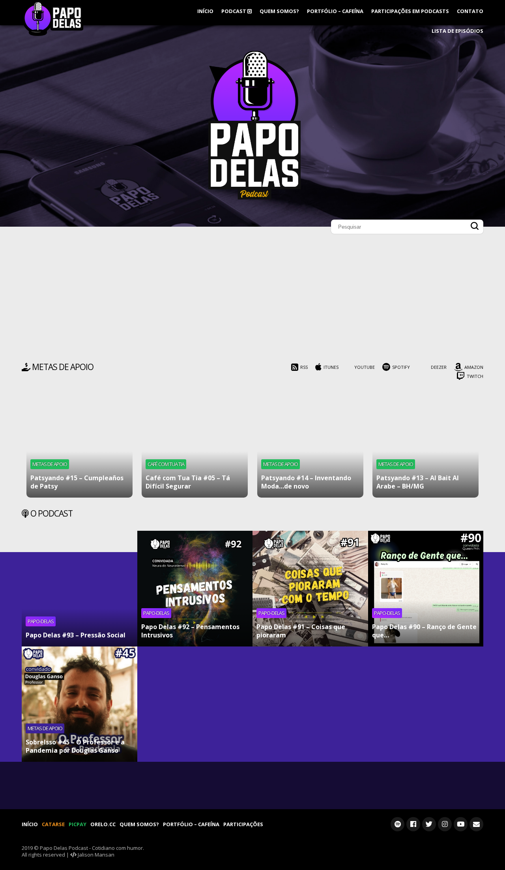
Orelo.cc (103, 824)
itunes (331, 367)
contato (470, 11)
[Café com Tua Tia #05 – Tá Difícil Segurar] (195, 444)
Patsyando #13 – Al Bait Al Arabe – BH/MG (417, 482)
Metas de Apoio (49, 464)
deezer (439, 367)
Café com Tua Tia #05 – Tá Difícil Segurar (188, 482)
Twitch (475, 376)
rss (304, 367)
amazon (473, 367)
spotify (401, 367)
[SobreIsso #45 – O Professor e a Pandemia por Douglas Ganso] (79, 704)
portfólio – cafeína (335, 11)
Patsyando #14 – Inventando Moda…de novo (306, 482)
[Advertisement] (252, 300)
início (205, 11)
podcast (234, 11)
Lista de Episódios (457, 30)
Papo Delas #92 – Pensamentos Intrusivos (190, 630)
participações (243, 824)
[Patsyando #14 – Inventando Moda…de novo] (310, 444)
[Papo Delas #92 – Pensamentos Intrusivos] (195, 588)
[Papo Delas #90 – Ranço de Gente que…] (426, 588)
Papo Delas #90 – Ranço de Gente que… (424, 630)
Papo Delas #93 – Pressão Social (75, 635)
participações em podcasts (410, 11)
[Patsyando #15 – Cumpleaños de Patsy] (79, 444)
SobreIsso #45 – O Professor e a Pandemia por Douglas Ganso (75, 746)
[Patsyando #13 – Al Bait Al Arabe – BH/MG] (425, 444)
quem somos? (279, 11)
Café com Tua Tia (166, 464)
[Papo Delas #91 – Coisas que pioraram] (310, 588)
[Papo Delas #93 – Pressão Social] (79, 588)
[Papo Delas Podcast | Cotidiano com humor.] (254, 197)
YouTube (364, 367)
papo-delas (41, 621)
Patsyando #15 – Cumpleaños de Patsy (76, 482)
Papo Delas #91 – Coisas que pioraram (300, 630)
